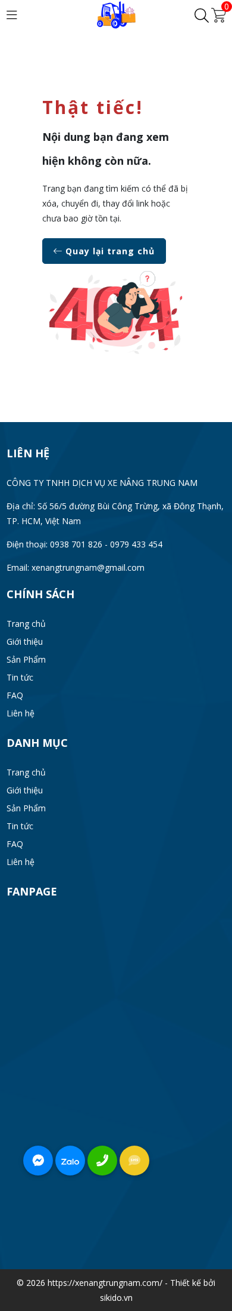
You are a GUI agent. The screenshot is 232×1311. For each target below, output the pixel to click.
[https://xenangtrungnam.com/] (116, 14)
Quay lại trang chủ (108, 251)
